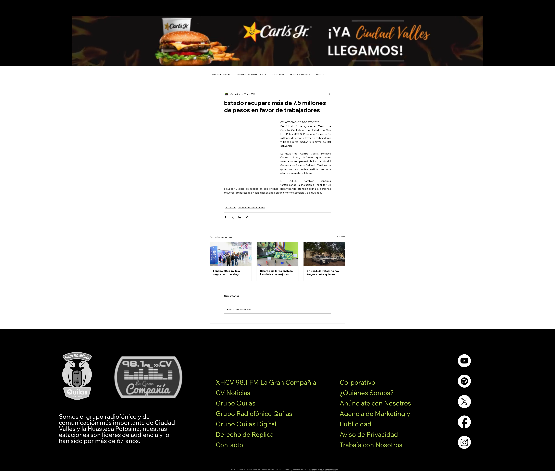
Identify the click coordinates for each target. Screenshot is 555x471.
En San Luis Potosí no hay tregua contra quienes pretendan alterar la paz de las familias (324, 272)
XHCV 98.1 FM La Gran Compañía (266, 382)
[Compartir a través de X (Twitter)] (232, 217)
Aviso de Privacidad (369, 434)
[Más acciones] (329, 94)
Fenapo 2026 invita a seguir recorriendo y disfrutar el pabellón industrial (226, 272)
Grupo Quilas (235, 403)
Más (318, 74)
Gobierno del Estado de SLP (251, 74)
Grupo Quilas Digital (246, 424)
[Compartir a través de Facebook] (225, 217)
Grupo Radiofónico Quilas (254, 413)
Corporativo (357, 382)
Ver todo (341, 236)
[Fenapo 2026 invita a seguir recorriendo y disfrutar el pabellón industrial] (230, 254)
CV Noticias (278, 74)
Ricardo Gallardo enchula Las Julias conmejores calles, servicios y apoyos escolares (276, 272)
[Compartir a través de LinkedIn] (239, 217)
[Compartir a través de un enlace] (246, 217)
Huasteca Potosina (300, 74)
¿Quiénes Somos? (367, 393)
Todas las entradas (220, 74)
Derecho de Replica (245, 434)
